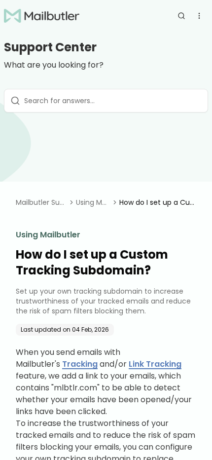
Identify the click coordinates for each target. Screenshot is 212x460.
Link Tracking (155, 364)
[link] (157, 202)
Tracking (80, 364)
